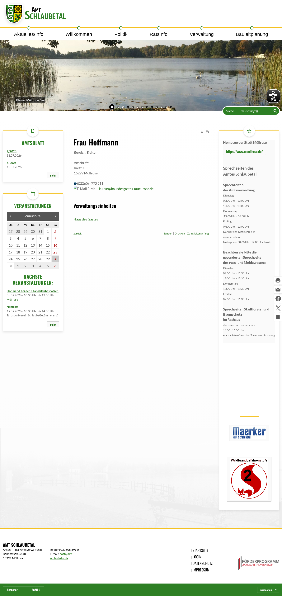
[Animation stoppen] (112, 107)
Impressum (201, 570)
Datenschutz (203, 563)
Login (197, 557)
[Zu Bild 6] (142, 107)
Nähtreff (12, 306)
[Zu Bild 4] (133, 107)
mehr (53, 175)
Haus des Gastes (85, 219)
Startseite (200, 550)
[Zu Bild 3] (128, 107)
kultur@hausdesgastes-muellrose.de (126, 189)
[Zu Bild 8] (152, 107)
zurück (77, 233)
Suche (230, 111)
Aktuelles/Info (28, 34)
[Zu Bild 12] (171, 107)
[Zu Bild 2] (123, 107)
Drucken (180, 233)
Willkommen (78, 34)
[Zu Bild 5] (137, 107)
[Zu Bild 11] (166, 107)
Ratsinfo (158, 34)
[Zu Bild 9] (157, 107)
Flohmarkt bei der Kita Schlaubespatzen (33, 291)
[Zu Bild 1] (118, 107)
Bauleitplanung (252, 34)
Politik (121, 34)
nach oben (266, 590)
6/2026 (11, 162)
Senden (168, 233)
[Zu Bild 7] (147, 107)
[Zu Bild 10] (161, 107)
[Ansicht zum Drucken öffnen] (207, 132)
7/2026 (11, 151)
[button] (15, 68)
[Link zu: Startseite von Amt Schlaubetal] (34, 14)
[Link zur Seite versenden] (201, 132)
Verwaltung (202, 34)
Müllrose (12, 299)
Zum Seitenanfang (198, 233)
